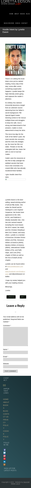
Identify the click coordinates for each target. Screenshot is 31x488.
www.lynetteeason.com (15, 266)
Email (5, 356)
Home (5, 399)
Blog (5, 411)
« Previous (11, 297)
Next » (23, 297)
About (6, 402)
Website (6, 364)
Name (5, 349)
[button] (29, 22)
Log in (18, 484)
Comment (7, 325)
